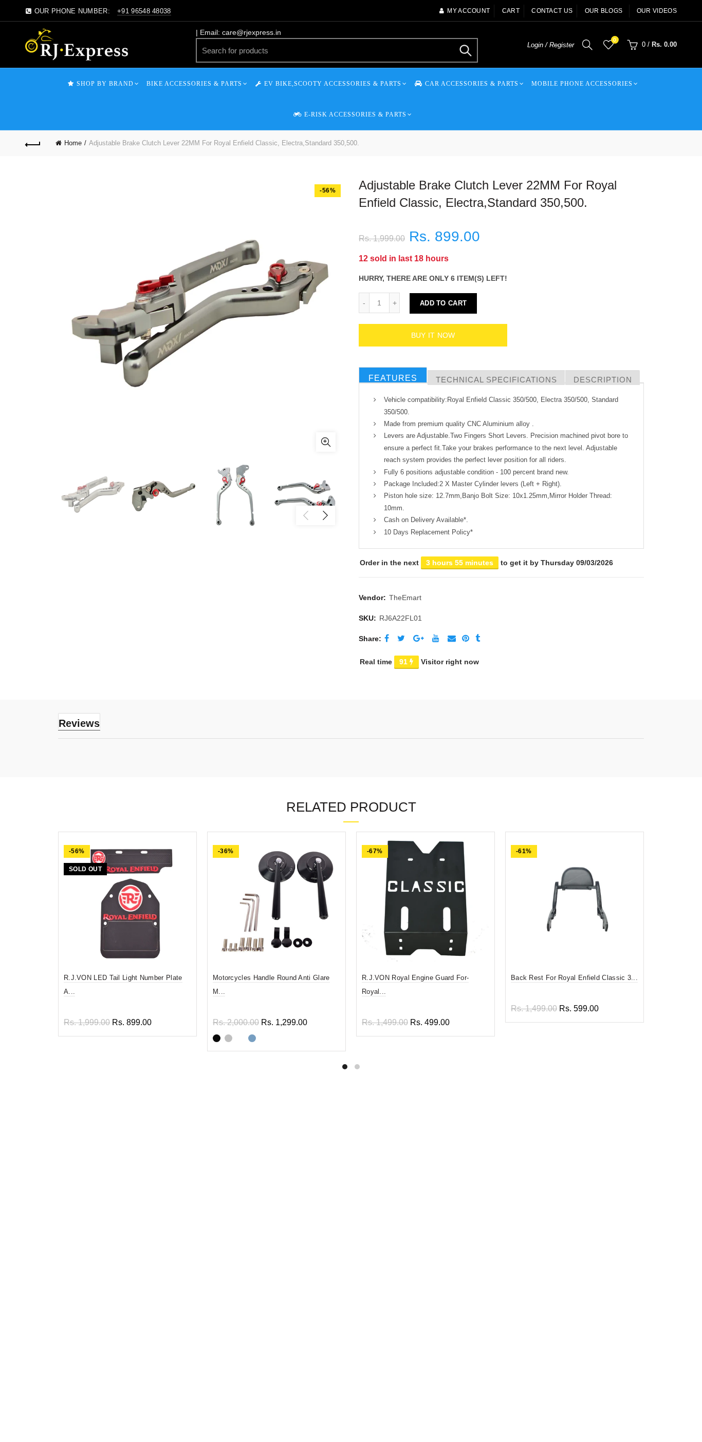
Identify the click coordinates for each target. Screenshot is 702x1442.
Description (603, 379)
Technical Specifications (496, 379)
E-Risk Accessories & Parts (355, 114)
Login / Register (550, 45)
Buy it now (433, 335)
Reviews (79, 723)
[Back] (33, 143)
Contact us (551, 10)
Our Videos (657, 10)
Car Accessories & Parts (472, 83)
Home (73, 143)
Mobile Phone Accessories (582, 83)
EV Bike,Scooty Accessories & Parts (332, 83)
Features (392, 378)
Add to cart (443, 303)
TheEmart (405, 597)
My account (468, 10)
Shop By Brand (105, 83)
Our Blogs (604, 10)
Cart (511, 10)
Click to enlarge (326, 442)
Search (465, 50)
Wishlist (614, 40)
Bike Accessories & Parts (194, 83)
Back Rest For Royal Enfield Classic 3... (574, 978)
